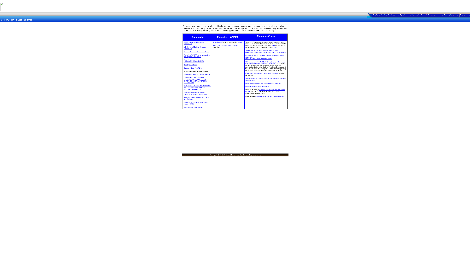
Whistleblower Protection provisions (257, 87)
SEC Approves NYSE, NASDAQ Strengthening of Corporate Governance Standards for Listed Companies (265, 63)
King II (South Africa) (190, 65)
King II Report (217, 42)
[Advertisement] (437, 6)
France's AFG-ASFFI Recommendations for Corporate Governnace (197, 56)
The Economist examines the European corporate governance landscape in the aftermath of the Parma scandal (265, 51)
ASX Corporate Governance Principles (225, 45)
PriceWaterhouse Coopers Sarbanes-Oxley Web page (263, 83)
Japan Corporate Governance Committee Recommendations (194, 61)
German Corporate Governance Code (196, 52)
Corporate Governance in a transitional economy (261, 74)
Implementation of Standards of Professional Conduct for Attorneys (195, 93)
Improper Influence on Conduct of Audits (197, 74)
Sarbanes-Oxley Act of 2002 (193, 68)
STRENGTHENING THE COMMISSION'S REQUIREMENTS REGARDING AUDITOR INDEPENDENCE (197, 87)
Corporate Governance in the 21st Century (269, 96)
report (240, 42)
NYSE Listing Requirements (193, 107)
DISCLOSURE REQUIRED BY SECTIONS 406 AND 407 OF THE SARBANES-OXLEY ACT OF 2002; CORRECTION (195, 80)
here (273, 45)
